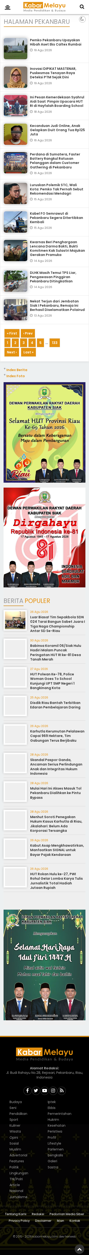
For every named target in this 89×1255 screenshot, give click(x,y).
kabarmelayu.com (45, 1236)
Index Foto (15, 376)
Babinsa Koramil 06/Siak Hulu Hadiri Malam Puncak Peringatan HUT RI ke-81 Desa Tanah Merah (55, 652)
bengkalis (55, 1155)
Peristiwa (55, 1131)
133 (54, 342)
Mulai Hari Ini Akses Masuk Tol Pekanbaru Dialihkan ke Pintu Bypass (55, 793)
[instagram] (53, 1091)
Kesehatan (57, 1125)
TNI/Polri (16, 1179)
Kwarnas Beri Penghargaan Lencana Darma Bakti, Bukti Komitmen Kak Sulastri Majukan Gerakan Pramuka (57, 248)
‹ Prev (28, 333)
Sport (13, 1119)
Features (16, 1161)
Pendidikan (18, 1113)
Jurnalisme (18, 1197)
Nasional (16, 1190)
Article (14, 1185)
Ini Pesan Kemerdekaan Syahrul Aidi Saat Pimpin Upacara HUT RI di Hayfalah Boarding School (57, 101)
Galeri (52, 1161)
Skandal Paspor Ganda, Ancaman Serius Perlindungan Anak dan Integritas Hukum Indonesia (56, 766)
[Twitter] (36, 1091)
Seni (12, 1107)
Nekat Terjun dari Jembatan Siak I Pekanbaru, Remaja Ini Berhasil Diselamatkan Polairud (57, 305)
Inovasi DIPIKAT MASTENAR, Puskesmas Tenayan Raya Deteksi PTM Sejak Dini (53, 72)
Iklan (60, 1221)
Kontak (75, 1221)
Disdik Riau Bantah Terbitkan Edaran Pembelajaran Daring (55, 705)
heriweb (70, 1236)
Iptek (52, 1102)
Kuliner (14, 1125)
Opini (13, 1137)
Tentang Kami (15, 1214)
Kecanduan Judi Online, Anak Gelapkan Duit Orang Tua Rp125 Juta (57, 130)
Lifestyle (54, 1143)
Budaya (15, 1102)
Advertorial (18, 1155)
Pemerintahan (59, 1113)
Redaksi (38, 1214)
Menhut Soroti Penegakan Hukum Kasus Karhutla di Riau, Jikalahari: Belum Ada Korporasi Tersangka (56, 824)
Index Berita (16, 370)
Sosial (14, 1143)
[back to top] (79, 1249)
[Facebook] (27, 1091)
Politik (14, 1167)
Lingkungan (18, 1173)
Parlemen (56, 1149)
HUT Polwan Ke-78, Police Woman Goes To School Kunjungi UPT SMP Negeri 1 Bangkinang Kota (52, 681)
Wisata (15, 1131)
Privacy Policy (19, 1221)
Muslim (15, 1149)
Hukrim (53, 1119)
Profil (52, 1137)
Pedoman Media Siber (67, 1214)
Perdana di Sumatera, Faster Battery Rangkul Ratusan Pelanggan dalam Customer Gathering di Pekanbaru (55, 161)
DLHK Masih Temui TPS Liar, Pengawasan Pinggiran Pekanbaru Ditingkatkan (53, 277)
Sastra (53, 1167)
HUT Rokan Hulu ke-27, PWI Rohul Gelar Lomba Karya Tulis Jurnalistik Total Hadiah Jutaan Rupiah (56, 881)
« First (12, 333)
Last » (28, 352)
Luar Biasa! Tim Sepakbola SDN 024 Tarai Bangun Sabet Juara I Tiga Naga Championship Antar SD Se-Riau (57, 624)
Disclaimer (43, 1221)
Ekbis (52, 1107)
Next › (12, 352)
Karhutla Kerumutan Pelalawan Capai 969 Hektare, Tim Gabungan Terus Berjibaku (57, 736)
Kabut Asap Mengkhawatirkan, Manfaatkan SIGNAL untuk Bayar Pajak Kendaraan (57, 850)
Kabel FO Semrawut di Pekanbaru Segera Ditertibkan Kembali (56, 217)
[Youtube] (44, 1091)
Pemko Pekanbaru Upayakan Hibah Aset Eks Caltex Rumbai (55, 42)
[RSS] (62, 1091)
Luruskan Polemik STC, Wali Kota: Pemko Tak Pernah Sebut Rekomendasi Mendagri (56, 189)
